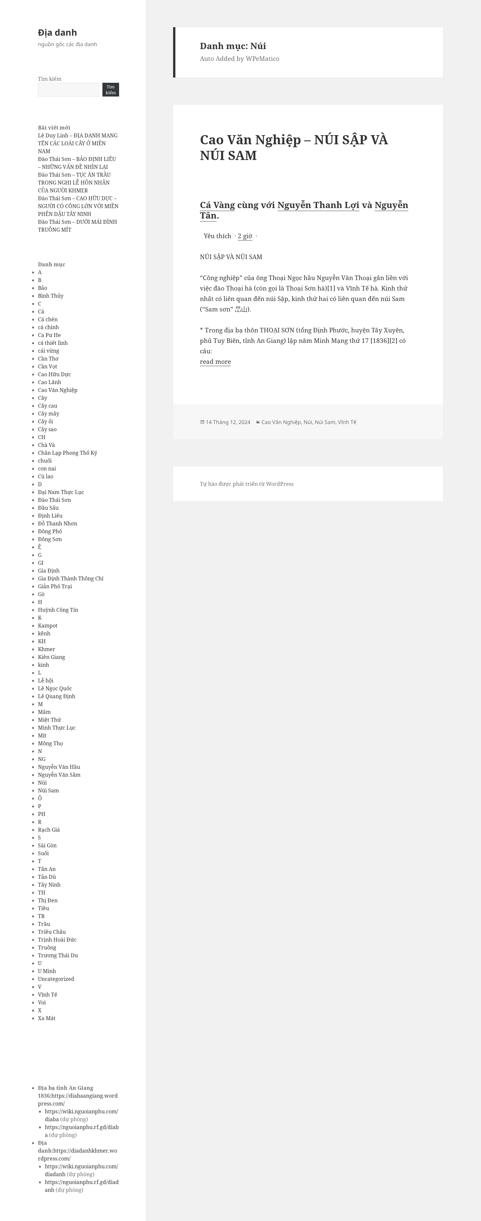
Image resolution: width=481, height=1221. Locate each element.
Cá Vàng (217, 205)
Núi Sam (48, 790)
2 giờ (245, 236)
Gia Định (49, 570)
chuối (45, 460)
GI (41, 562)
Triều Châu (52, 931)
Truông (47, 947)
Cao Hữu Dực (54, 374)
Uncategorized (56, 978)
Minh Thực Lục (57, 727)
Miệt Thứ (49, 719)
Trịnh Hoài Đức (57, 939)
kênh (44, 633)
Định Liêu (50, 515)
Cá (41, 311)
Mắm (44, 712)
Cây (42, 397)
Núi (42, 782)
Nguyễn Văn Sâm (59, 774)
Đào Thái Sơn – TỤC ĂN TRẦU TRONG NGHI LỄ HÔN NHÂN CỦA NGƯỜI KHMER (74, 182)
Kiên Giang (51, 657)
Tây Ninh (49, 884)
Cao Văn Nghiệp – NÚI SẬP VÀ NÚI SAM (294, 147)
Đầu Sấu (48, 507)
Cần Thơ (48, 358)
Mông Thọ (50, 743)
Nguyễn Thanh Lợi (318, 205)
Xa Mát (47, 1018)
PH (41, 814)
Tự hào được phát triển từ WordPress (247, 483)
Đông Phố (50, 531)
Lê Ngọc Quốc (55, 688)
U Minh (47, 971)
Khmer (46, 649)
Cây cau (47, 405)
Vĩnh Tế (47, 994)
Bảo (42, 288)
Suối (43, 853)
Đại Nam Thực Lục (61, 492)
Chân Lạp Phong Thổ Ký (67, 452)
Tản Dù (47, 876)
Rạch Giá (49, 829)
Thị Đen (48, 900)
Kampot (48, 625)
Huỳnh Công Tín (58, 609)
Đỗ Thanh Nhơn (57, 523)
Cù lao (45, 476)
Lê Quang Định (56, 696)
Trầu (44, 924)
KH (42, 641)
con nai (47, 468)
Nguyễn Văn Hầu (59, 766)
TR (41, 916)
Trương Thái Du (58, 955)
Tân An (47, 869)
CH (41, 437)
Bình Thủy (50, 295)
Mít (42, 735)
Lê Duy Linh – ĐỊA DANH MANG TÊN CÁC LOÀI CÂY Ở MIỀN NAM (77, 143)
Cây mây (48, 413)
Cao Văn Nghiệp (58, 390)
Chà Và (46, 445)
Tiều (43, 908)
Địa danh (57, 32)
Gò (41, 594)
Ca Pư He (49, 335)
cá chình (48, 327)
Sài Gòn (47, 845)
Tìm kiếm (50, 78)
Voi (42, 1002)
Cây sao (47, 429)
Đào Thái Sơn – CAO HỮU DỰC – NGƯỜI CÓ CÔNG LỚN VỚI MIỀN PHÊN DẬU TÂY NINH (78, 206)
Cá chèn (48, 319)
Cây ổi (45, 421)
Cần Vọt (47, 366)
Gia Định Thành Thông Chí (70, 578)
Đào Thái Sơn (54, 500)
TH (41, 892)
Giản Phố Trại (55, 586)
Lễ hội (45, 680)
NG (41, 759)
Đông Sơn (50, 539)
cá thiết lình (53, 342)
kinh (43, 664)
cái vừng (48, 350)
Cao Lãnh (49, 382)
